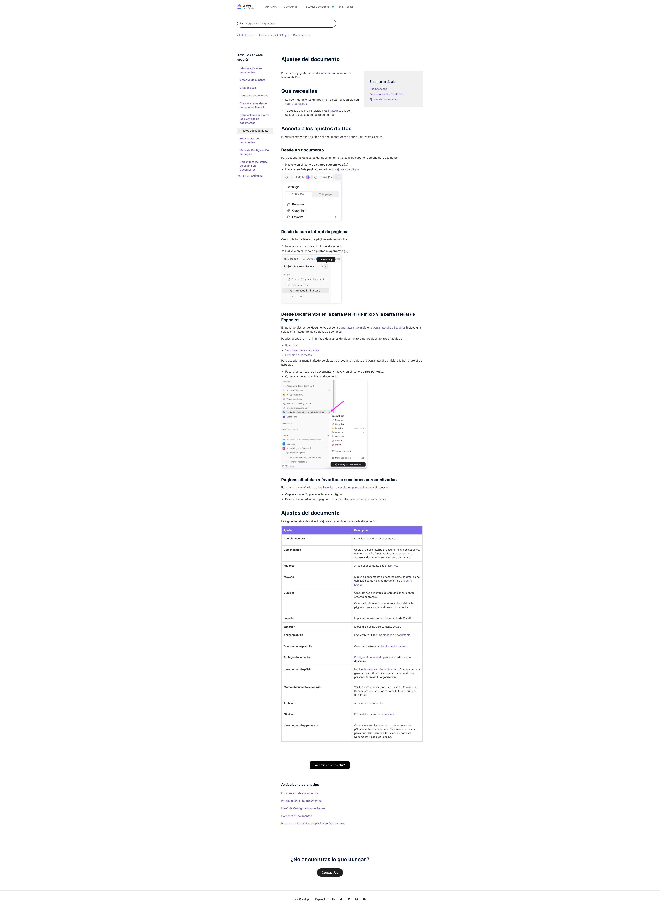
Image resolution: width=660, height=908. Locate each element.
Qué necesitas (378, 88)
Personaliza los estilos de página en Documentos (313, 823)
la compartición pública (378, 669)
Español (320, 899)
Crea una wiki (248, 87)
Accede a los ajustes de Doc (387, 94)
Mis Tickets (346, 6)
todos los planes (296, 103)
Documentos (301, 35)
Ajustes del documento (384, 99)
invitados (334, 110)
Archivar (359, 703)
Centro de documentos (254, 95)
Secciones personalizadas (302, 350)
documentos (324, 73)
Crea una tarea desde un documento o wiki (253, 105)
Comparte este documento (370, 725)
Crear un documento (252, 79)
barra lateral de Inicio (352, 327)
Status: (318, 6)
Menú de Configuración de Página (303, 808)
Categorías (291, 6)
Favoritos (291, 345)
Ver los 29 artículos (250, 175)
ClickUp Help (245, 35)
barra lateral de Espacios (389, 327)
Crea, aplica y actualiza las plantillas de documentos (254, 118)
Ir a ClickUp (301, 899)
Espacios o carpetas (298, 355)
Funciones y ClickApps (273, 35)
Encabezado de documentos (299, 793)
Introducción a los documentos (301, 800)
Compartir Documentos (296, 816)
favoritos (329, 487)
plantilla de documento (396, 635)
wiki (408, 687)
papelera (389, 714)
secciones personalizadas (355, 487)
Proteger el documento (368, 657)
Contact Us (330, 872)
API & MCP (272, 6)
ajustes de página (348, 169)
